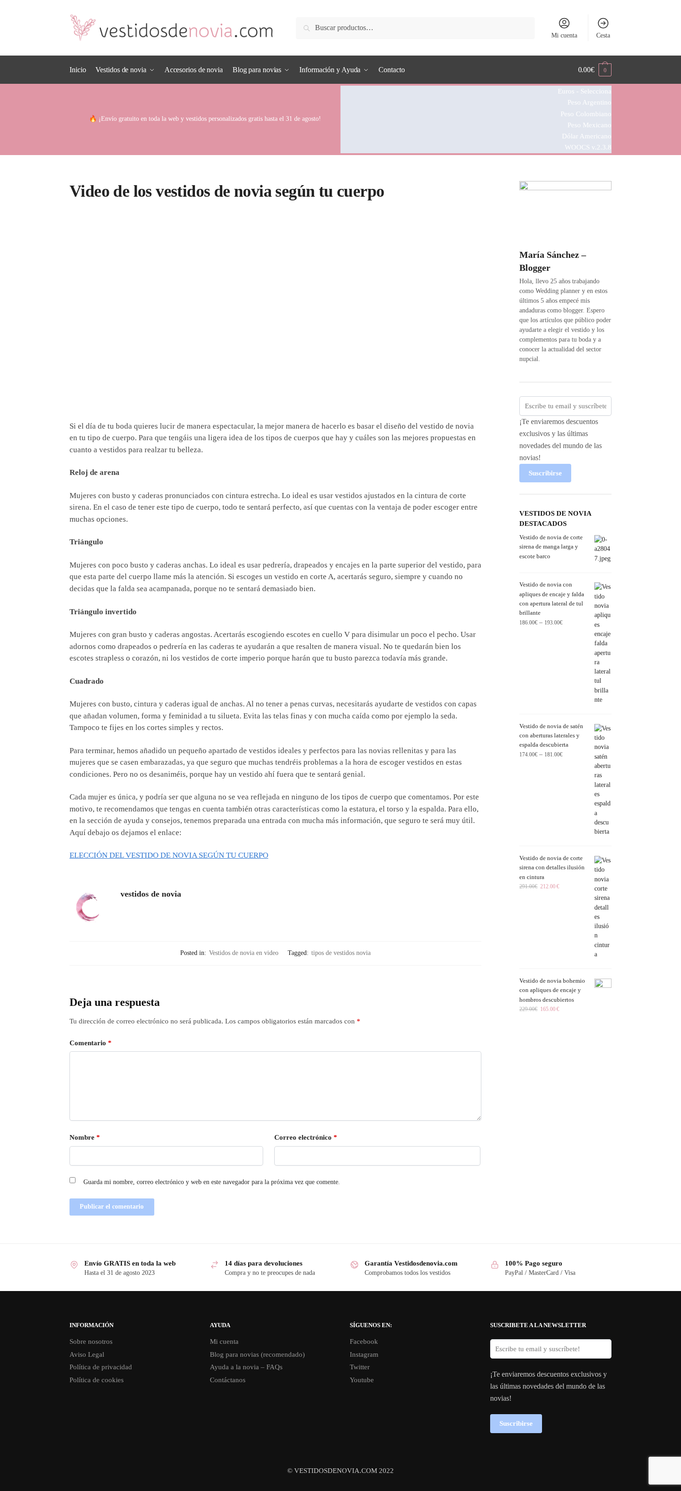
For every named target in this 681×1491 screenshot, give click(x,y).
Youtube (362, 1380)
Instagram (364, 1354)
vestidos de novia (150, 893)
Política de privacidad (100, 1367)
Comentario (90, 1043)
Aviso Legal (86, 1354)
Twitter (360, 1367)
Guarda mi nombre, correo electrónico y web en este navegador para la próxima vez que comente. (211, 1182)
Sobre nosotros (91, 1341)
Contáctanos (228, 1380)
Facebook (364, 1341)
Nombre (84, 1137)
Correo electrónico (305, 1137)
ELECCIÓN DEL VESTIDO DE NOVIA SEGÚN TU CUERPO (168, 855)
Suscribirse (545, 473)
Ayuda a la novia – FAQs (246, 1367)
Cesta (603, 35)
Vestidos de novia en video (243, 952)
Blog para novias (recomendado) (257, 1354)
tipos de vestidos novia (341, 952)
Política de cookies (96, 1380)
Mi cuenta (564, 35)
